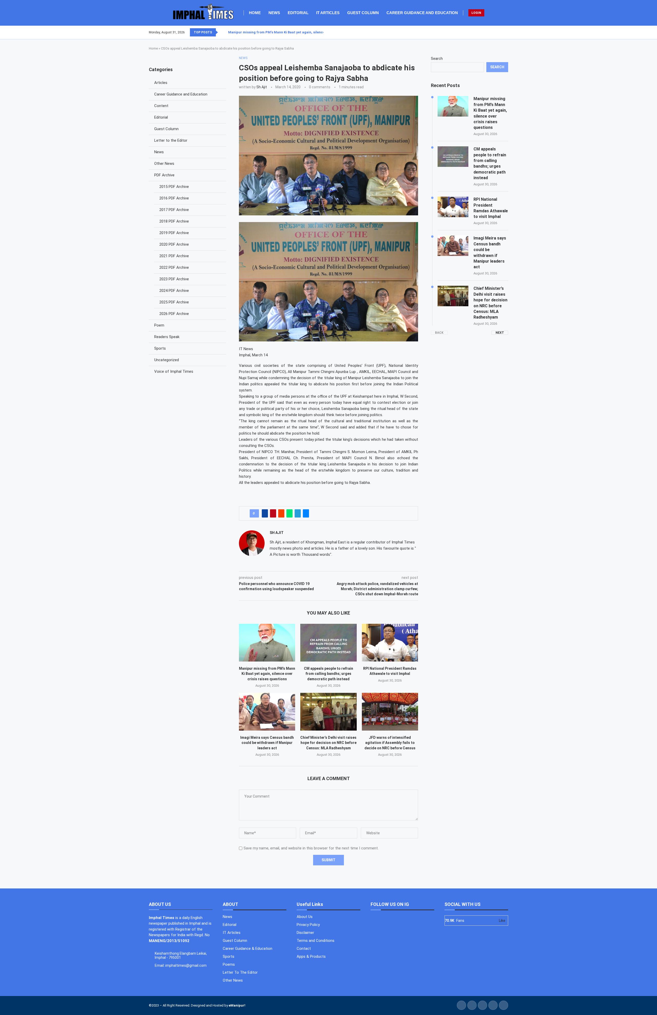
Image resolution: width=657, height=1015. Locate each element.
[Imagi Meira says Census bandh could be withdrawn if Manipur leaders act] (267, 711)
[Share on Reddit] (281, 513)
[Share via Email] (306, 513)
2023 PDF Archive (174, 279)
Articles (160, 82)
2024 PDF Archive (174, 290)
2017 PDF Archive (174, 209)
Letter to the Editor (170, 140)
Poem (159, 325)
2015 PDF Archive (174, 186)
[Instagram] (501, 32)
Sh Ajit (261, 87)
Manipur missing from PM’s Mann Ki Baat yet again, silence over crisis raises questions (267, 673)
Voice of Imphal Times (173, 371)
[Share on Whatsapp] (289, 513)
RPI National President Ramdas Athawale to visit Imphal (491, 208)
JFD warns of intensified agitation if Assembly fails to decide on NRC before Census (390, 742)
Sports (160, 348)
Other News (164, 163)
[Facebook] (495, 32)
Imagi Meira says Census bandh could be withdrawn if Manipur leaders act (267, 742)
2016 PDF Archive (174, 198)
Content (161, 105)
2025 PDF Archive (174, 302)
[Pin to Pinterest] (273, 513)
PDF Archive (164, 175)
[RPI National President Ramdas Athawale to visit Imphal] (390, 642)
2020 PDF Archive (174, 244)
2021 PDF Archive (174, 256)
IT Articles (328, 13)
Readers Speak (166, 336)
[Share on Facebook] (265, 513)
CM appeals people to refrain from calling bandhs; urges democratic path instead (328, 673)
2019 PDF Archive (174, 233)
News (274, 13)
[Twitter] (498, 32)
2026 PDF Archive (174, 313)
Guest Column (363, 13)
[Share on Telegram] (298, 513)
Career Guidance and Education (422, 13)
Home (255, 13)
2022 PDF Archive (174, 267)
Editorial (298, 13)
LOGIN (476, 13)
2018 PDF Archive (174, 221)
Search (437, 58)
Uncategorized (166, 360)
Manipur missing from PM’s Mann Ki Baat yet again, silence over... (281, 32)
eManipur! (237, 1005)
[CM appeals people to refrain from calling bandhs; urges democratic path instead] (328, 642)
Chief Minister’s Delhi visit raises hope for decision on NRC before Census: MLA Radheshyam (328, 742)
